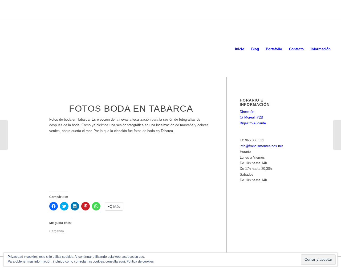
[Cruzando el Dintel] (337, 135)
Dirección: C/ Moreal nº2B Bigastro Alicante (253, 117)
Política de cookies (140, 261)
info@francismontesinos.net (261, 146)
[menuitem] (240, 49)
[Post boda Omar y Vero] (4, 135)
